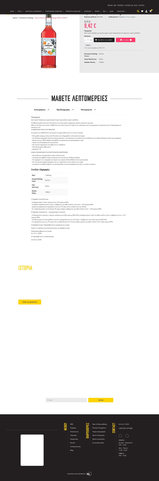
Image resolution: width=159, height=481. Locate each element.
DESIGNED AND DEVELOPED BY (76, 474)
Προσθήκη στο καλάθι (105, 40)
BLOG (136, 5)
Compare (88, 45)
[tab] (41, 109)
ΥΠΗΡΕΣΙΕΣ (120, 5)
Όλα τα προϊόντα (30, 302)
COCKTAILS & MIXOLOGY (33, 11)
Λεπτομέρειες (40, 109)
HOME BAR (120, 11)
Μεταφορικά (86, 109)
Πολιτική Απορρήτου (99, 428)
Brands (72, 443)
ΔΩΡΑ (111, 11)
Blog (71, 450)
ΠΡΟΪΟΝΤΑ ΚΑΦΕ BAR (73, 11)
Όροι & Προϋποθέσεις (99, 424)
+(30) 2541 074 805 (126, 428)
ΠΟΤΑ (20, 11)
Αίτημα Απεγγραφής (99, 432)
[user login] (146, 11)
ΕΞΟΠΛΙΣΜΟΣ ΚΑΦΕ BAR (53, 11)
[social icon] (120, 435)
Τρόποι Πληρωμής (98, 435)
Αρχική (15, 18)
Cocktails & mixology (26, 18)
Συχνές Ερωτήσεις (98, 443)
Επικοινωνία (74, 432)
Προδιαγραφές (63, 109)
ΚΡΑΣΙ (12, 11)
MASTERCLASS (129, 5)
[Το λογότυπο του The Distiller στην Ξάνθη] (78, 5)
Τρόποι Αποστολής (98, 439)
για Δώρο (126, 40)
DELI (104, 11)
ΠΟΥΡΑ (97, 11)
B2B (115, 5)
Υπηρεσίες (73, 435)
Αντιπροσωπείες (75, 446)
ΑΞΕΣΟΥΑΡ (87, 11)
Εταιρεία (73, 428)
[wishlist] (142, 11)
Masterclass (74, 439)
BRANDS (110, 5)
